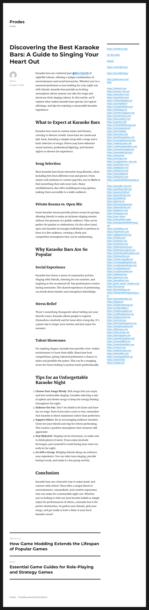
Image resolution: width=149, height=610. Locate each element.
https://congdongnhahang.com (122, 265)
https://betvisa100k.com (118, 256)
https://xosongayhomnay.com (121, 140)
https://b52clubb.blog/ (117, 73)
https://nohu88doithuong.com (121, 125)
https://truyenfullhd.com (118, 341)
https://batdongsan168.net (119, 247)
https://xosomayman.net (118, 128)
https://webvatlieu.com (118, 353)
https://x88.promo (115, 155)
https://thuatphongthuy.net (120, 326)
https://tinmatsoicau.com (119, 116)
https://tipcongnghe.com (119, 335)
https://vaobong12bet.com (119, 143)
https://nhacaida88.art (117, 174)
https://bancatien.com (117, 134)
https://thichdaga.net (117, 110)
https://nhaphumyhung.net (120, 305)
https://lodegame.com (117, 213)
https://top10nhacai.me (118, 97)
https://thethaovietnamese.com (122, 323)
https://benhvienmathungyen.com (123, 253)
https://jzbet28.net (116, 201)
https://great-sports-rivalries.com (123, 283)
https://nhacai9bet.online (119, 219)
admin (13, 81)
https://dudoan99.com (117, 177)
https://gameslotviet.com (119, 195)
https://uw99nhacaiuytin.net (120, 149)
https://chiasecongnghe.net (120, 259)
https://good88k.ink (116, 198)
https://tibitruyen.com (117, 329)
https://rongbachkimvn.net (120, 107)
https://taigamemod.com (118, 317)
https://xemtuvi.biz (116, 360)
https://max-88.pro (116, 216)
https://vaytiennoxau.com (119, 350)
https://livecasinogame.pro (119, 204)
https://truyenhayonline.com (120, 344)
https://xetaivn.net (116, 363)
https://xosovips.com (117, 158)
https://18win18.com (116, 88)
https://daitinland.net (117, 274)
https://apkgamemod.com (119, 235)
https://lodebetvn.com (117, 210)
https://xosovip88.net (117, 103)
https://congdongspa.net (118, 268)
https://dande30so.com (118, 164)
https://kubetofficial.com (119, 207)
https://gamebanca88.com (119, 189)
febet (109, 82)
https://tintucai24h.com (118, 332)
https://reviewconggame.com (121, 113)
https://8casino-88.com (118, 91)
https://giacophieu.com (118, 280)
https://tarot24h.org (116, 320)
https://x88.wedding (116, 131)
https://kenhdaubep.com (118, 289)
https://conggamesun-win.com (122, 161)
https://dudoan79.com (117, 171)
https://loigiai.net (115, 302)
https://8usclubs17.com (118, 94)
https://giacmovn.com (117, 277)
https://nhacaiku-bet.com (119, 186)
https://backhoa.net (116, 238)
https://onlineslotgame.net (119, 100)
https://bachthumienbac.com (120, 137)
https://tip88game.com (118, 168)
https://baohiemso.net (117, 244)
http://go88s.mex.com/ (118, 79)
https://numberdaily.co (118, 308)
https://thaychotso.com (118, 232)
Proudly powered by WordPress (33, 597)
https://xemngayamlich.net (120, 357)
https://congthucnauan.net (119, 271)
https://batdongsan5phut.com (121, 250)
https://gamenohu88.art (118, 192)
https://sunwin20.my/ (117, 49)
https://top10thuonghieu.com (121, 338)
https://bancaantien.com (118, 119)
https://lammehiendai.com (119, 299)
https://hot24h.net (116, 286)
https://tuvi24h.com (116, 347)
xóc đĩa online (113, 55)
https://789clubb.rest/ (117, 67)
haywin (110, 61)
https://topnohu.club (117, 122)
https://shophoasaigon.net (119, 311)
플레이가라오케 (80, 73)
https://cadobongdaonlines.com (122, 146)
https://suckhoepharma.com (120, 314)
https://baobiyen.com (117, 241)
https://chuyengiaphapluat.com (121, 262)
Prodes (17, 21)
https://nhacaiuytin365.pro (119, 152)
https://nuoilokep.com (117, 228)
